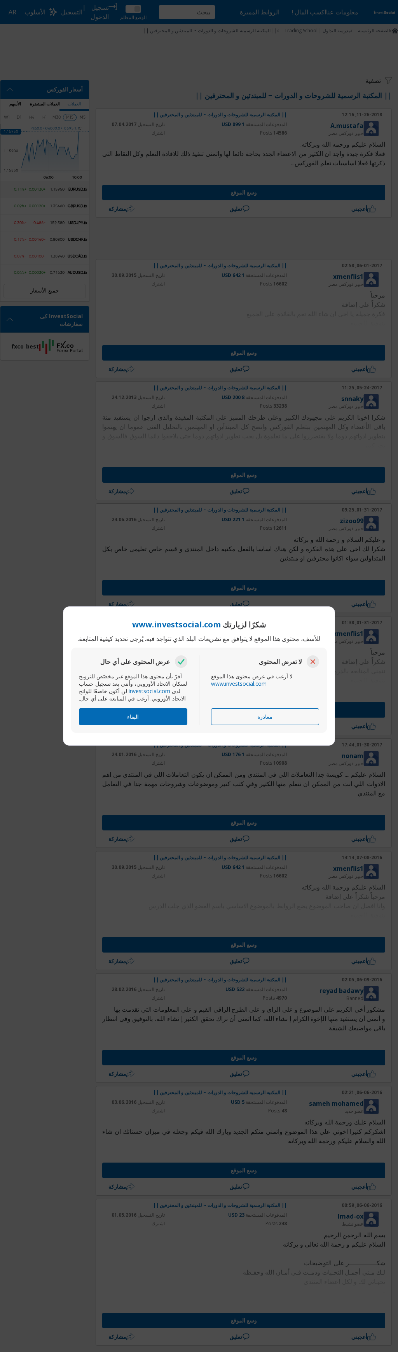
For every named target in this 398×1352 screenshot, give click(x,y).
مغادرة (264, 716)
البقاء (133, 716)
